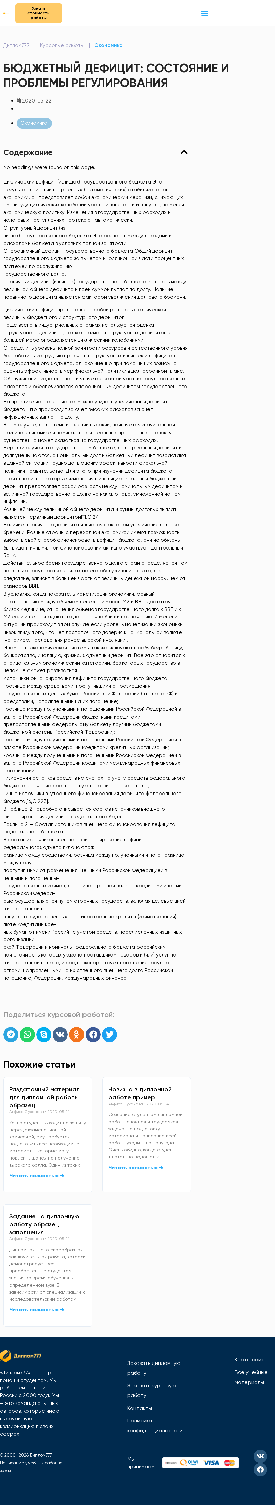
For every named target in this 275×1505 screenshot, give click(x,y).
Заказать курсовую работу (151, 1390)
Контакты (139, 1408)
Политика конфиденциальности (155, 1425)
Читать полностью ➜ (36, 1175)
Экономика (109, 45)
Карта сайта (251, 1359)
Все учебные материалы (251, 1377)
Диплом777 (16, 45)
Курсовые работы (62, 45)
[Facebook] (260, 1469)
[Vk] (260, 1456)
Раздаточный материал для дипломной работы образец (44, 1097)
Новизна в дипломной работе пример (140, 1093)
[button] (204, 12)
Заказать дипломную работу (154, 1368)
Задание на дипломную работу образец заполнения (44, 1224)
